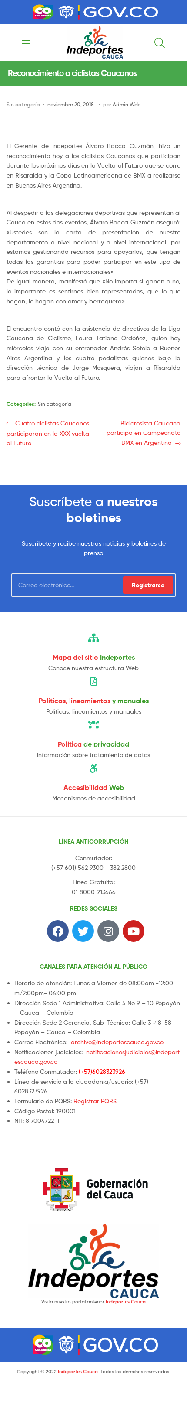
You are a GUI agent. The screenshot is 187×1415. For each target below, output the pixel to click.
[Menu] (28, 42)
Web (93, 787)
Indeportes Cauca (126, 1302)
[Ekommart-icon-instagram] (108, 931)
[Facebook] (58, 931)
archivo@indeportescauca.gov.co (117, 1042)
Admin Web (127, 104)
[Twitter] (83, 931)
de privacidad (93, 744)
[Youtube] (133, 931)
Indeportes (94, 657)
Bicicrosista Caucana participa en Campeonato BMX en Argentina (143, 432)
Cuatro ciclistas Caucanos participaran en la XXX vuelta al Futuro (48, 432)
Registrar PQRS (95, 1101)
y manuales (94, 700)
